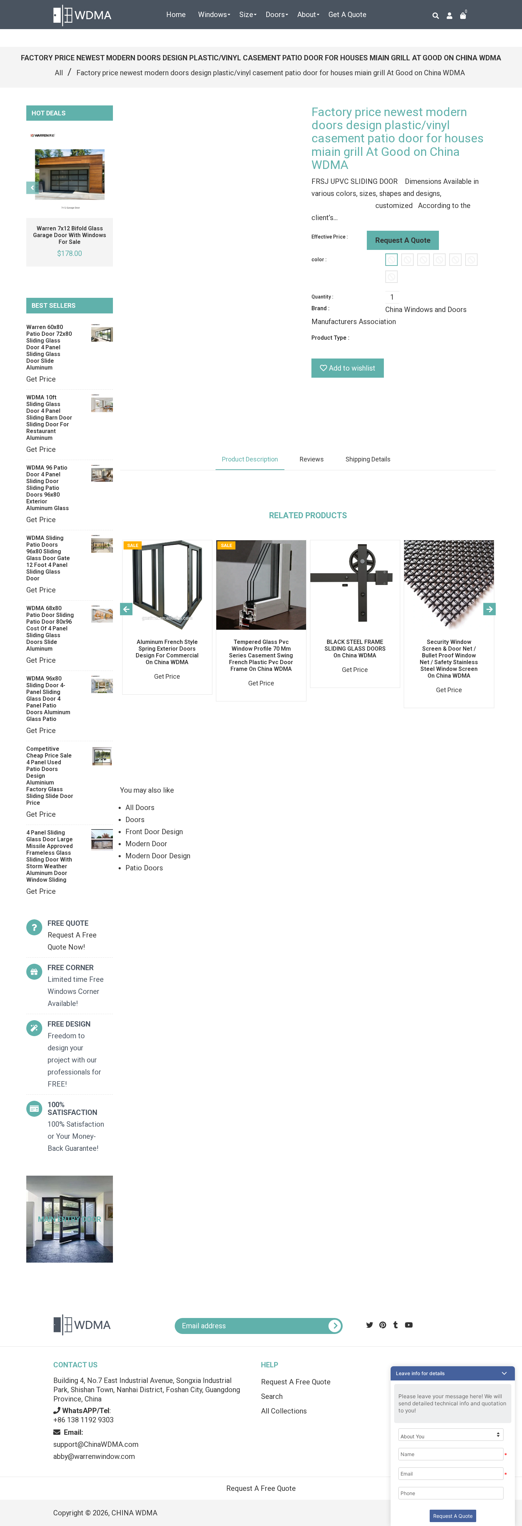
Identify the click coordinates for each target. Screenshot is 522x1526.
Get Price (41, 379)
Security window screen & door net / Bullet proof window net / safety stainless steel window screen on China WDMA (449, 659)
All (59, 73)
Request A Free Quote (296, 1382)
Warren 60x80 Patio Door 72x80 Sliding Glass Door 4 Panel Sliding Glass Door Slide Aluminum (49, 347)
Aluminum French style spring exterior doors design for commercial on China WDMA (167, 652)
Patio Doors (144, 868)
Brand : (320, 308)
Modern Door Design (157, 856)
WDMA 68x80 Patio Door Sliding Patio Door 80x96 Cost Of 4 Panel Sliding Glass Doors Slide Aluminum (50, 628)
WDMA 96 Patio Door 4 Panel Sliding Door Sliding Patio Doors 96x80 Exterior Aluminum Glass (47, 488)
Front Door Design (154, 831)
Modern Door (146, 843)
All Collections (284, 1411)
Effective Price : (329, 237)
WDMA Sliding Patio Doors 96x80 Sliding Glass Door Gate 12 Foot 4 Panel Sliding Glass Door (48, 558)
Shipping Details (368, 459)
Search (272, 1396)
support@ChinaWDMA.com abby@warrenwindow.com (95, 1444)
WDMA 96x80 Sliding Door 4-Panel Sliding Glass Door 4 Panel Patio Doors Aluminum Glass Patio (48, 698)
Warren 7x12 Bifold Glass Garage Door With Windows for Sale (69, 235)
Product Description (250, 459)
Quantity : (322, 297)
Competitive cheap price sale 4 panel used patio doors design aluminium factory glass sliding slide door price (49, 775)
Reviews (312, 459)
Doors (135, 819)
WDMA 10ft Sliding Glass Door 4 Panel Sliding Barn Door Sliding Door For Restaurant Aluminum (49, 417)
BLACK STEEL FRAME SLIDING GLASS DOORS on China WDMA (355, 649)
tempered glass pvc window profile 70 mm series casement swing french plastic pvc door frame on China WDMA (261, 655)
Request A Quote (402, 240)
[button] (453, 1373)
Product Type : (330, 337)
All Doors (139, 807)
